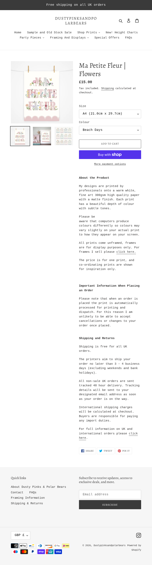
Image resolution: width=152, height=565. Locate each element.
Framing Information (28, 498)
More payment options (110, 164)
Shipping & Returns (27, 503)
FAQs (32, 492)
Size (82, 106)
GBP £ (20, 535)
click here (125, 252)
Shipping (107, 88)
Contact (17, 492)
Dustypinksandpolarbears (76, 21)
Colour (84, 122)
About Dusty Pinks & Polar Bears (38, 487)
